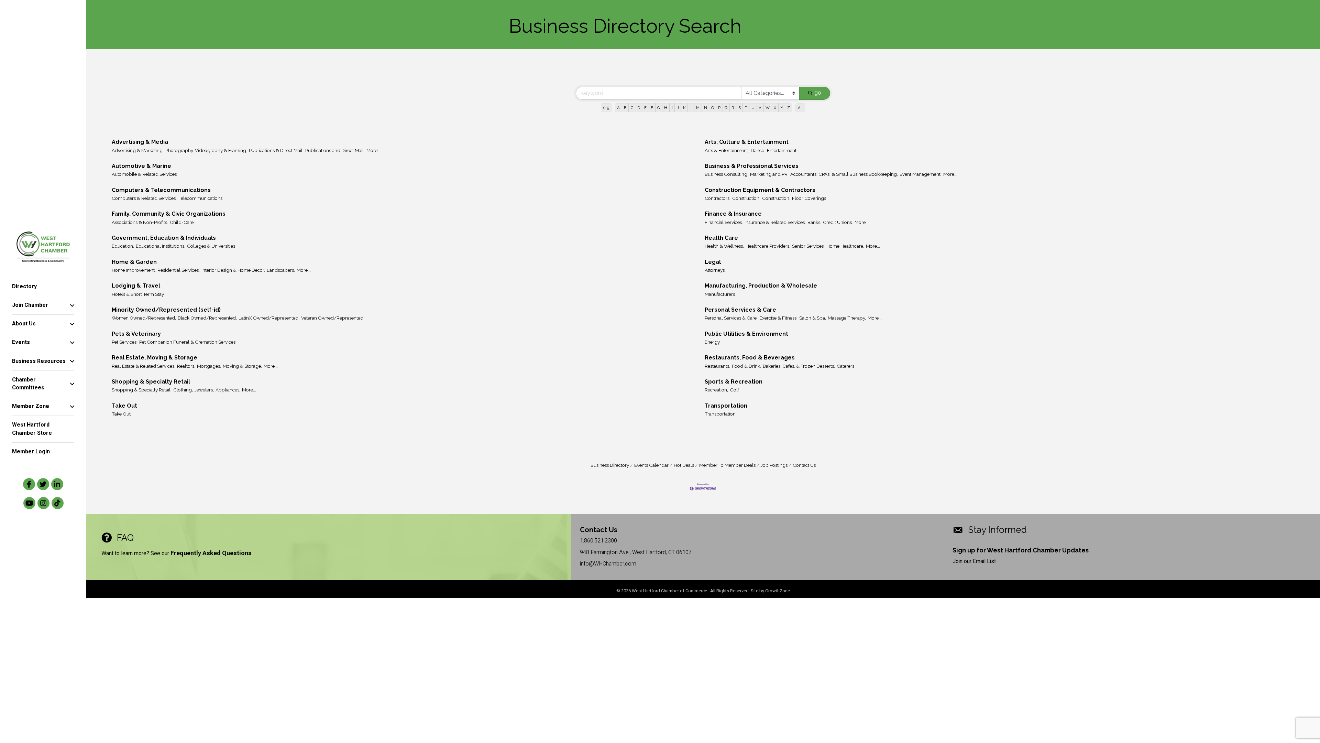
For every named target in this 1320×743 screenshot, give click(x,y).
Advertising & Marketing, (138, 150)
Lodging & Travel (136, 285)
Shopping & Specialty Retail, (142, 389)
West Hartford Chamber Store (32, 429)
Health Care (721, 238)
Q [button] (726, 107)
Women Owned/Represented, (144, 318)
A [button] (618, 107)
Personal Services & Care (740, 309)
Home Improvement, (134, 270)
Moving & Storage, (242, 366)
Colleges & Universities (211, 246)
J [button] (678, 107)
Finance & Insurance (733, 214)
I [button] (672, 107)
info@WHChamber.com (608, 564)
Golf (734, 389)
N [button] (705, 107)
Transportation (726, 405)
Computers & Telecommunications (161, 190)
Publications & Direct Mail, (276, 150)
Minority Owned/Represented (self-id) (166, 309)
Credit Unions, (838, 222)
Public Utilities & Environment (746, 334)
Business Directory (610, 465)
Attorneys (715, 270)
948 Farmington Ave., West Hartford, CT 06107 (636, 552)
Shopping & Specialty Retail (151, 381)
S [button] (739, 107)
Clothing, (183, 389)
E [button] (645, 107)
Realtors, (186, 366)
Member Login (31, 452)
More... (373, 150)
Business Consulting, (726, 174)
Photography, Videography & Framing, (206, 150)
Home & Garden (134, 262)
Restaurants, (717, 366)
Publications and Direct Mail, (335, 150)
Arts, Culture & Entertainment (747, 142)
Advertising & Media (140, 142)
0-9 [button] (606, 107)
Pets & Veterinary (136, 334)
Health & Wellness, (724, 246)
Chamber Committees (28, 384)
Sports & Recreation (733, 381)
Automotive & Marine (141, 166)
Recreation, (716, 389)
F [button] (652, 107)
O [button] (712, 107)
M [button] (698, 107)
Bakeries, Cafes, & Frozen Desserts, (799, 366)
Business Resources (39, 361)
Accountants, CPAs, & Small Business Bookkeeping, (844, 174)
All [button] (800, 107)
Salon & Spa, (812, 318)
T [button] (746, 107)
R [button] (733, 107)
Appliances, (228, 389)
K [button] (684, 107)
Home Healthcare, (845, 246)
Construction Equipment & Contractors (760, 190)
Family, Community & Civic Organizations (169, 214)
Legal (713, 262)
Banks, (814, 222)
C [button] (632, 107)
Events (21, 342)
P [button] (719, 107)
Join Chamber (30, 305)
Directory (24, 286)
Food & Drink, (746, 366)
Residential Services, (178, 270)
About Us (24, 324)
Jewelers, (204, 389)
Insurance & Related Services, (775, 222)
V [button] (760, 107)
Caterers (845, 366)
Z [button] (788, 107)
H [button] (665, 107)
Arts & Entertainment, (727, 150)
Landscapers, (281, 270)
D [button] (638, 107)
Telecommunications (200, 198)
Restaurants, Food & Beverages (750, 357)
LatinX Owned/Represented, (269, 318)
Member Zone (30, 406)
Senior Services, (808, 246)
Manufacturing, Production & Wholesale (761, 285)
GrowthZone (777, 591)
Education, (123, 246)
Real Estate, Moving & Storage (154, 357)
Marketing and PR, (769, 174)
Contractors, (717, 198)
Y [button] (782, 107)
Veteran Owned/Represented (332, 318)
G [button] (658, 107)
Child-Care (182, 222)
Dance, (758, 150)
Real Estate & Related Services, (143, 366)
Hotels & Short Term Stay (138, 294)
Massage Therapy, (847, 318)
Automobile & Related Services (144, 174)
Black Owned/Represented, (207, 318)
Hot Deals (684, 465)
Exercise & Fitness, (778, 318)
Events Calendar (651, 465)
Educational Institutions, (160, 246)
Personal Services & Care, (731, 318)
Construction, (746, 198)
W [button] (768, 107)
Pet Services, (125, 342)
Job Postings (774, 465)
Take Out (124, 405)
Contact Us (804, 465)
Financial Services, (724, 222)
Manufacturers (720, 294)
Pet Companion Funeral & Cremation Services (187, 342)
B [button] (625, 107)
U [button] (753, 107)
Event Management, (921, 174)
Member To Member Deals (727, 465)
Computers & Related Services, (144, 198)
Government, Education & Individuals (164, 238)
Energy (712, 342)
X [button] (775, 107)
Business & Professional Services (752, 166)
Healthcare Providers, (768, 246)
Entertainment (781, 150)
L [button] (691, 107)
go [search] (817, 92)
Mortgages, (209, 366)
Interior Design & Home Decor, (233, 270)
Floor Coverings (809, 198)
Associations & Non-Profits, (140, 222)
